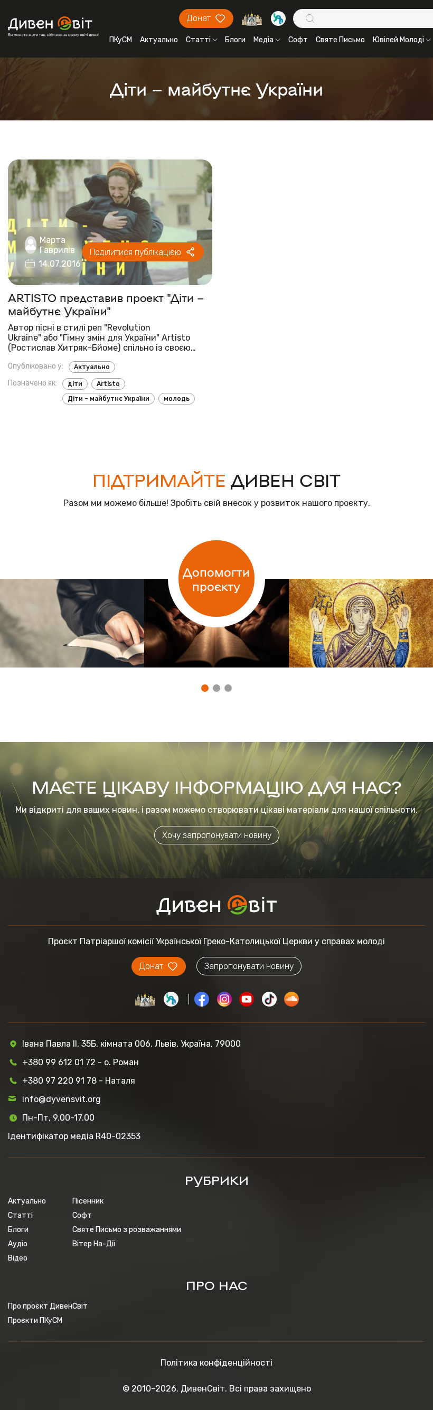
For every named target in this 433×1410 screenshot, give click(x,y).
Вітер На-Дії (93, 1243)
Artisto (108, 384)
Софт (298, 39)
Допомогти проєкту (216, 579)
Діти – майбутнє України (108, 398)
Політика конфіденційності (216, 1363)
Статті (198, 39)
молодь (177, 398)
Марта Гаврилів (57, 245)
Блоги (235, 39)
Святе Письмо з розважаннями (126, 1229)
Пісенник (87, 1201)
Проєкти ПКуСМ (35, 1320)
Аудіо (17, 1243)
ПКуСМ (120, 39)
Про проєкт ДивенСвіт (48, 1306)
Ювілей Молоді (398, 39)
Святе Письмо (340, 39)
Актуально (159, 39)
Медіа (263, 39)
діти (75, 384)
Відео (17, 1258)
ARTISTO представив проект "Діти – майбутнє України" (106, 304)
